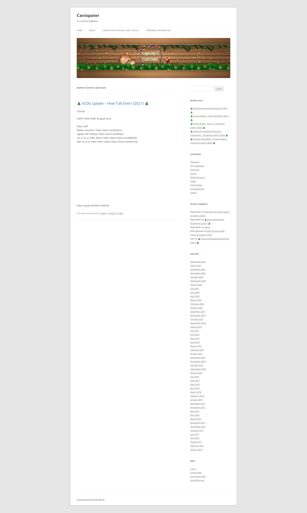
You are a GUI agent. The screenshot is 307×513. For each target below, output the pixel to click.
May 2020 (194, 296)
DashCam (194, 162)
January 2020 (196, 307)
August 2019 (196, 326)
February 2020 (197, 303)
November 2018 (197, 361)
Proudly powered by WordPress (91, 499)
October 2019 (196, 319)
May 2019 (194, 338)
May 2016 (194, 415)
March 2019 (195, 346)
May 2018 (194, 384)
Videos (193, 192)
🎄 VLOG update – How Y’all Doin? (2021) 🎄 (113, 103)
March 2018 (195, 392)
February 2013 (197, 445)
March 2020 (195, 300)
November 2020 (197, 273)
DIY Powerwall (197, 165)
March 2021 (195, 265)
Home (80, 30)
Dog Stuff (194, 169)
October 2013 (196, 430)
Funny (193, 173)
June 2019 (194, 334)
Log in (193, 468)
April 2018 (195, 388)
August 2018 (196, 372)
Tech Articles (196, 185)
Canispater (88, 15)
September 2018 (198, 369)
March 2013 (195, 441)
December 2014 (197, 422)
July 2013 (194, 434)
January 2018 (196, 399)
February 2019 (197, 349)
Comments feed (197, 476)
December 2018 (197, 357)
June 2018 (194, 380)
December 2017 (197, 403)
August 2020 (196, 284)
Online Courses (197, 177)
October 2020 (196, 277)
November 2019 (197, 315)
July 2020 (194, 288)
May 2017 (194, 411)
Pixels (103, 213)
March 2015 (195, 418)
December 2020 (197, 269)
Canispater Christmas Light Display (120, 30)
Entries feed (195, 472)
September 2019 (198, 323)
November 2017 (197, 407)
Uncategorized (197, 188)
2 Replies (81, 111)
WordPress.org (197, 480)
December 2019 (197, 311)
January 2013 (196, 449)
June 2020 (194, 292)
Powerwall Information (158, 30)
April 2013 (195, 438)
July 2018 (194, 376)
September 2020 (198, 280)
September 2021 (198, 261)
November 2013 (197, 426)
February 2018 (197, 395)
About (92, 30)
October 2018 (196, 365)
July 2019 (194, 330)
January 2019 (196, 353)
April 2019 (195, 342)
